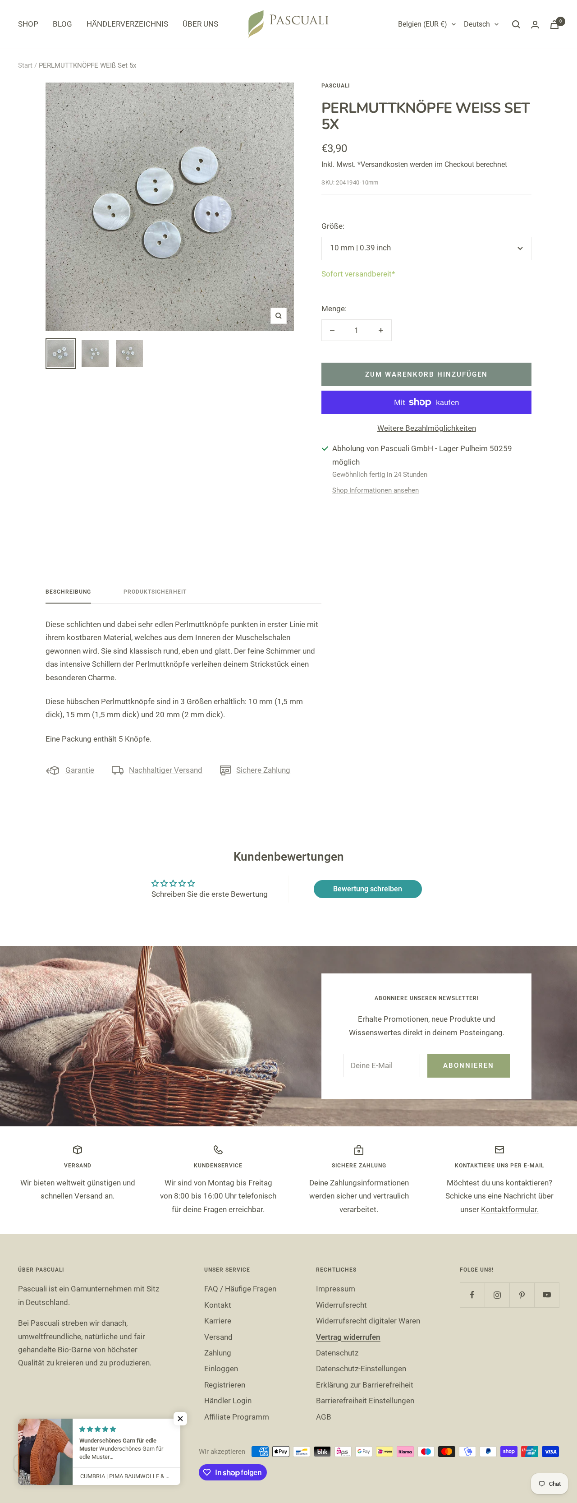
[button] (180, 1418)
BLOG (62, 23)
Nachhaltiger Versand (165, 770)
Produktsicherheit (155, 592)
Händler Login (228, 1400)
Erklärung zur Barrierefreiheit (364, 1384)
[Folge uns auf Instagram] (497, 1294)
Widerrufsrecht (341, 1304)
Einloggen (221, 1368)
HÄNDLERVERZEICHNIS (127, 23)
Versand (218, 1337)
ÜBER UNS (200, 23)
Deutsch (477, 24)
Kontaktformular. (510, 1209)
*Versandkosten (382, 164)
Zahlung (217, 1352)
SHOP (28, 23)
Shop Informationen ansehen (375, 490)
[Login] (535, 24)
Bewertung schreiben (367, 889)
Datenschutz (337, 1352)
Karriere (217, 1320)
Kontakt (217, 1304)
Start (25, 65)
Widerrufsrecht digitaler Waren (368, 1320)
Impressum (335, 1288)
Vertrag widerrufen (348, 1337)
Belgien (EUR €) (422, 24)
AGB (323, 1416)
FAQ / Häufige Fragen (240, 1288)
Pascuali (335, 86)
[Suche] (516, 24)
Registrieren (224, 1384)
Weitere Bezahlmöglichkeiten (426, 428)
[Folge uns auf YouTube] (546, 1294)
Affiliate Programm (236, 1416)
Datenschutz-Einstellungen (361, 1368)
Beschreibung (68, 592)
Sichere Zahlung (263, 770)
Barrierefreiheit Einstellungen (365, 1400)
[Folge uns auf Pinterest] (521, 1294)
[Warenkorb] (554, 24)
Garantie (79, 770)
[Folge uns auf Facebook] (472, 1294)
